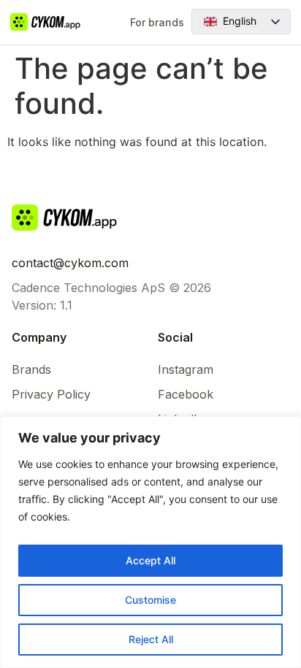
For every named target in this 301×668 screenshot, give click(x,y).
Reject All (151, 639)
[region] (150, 542)
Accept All (150, 560)
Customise (150, 600)
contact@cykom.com (70, 263)
